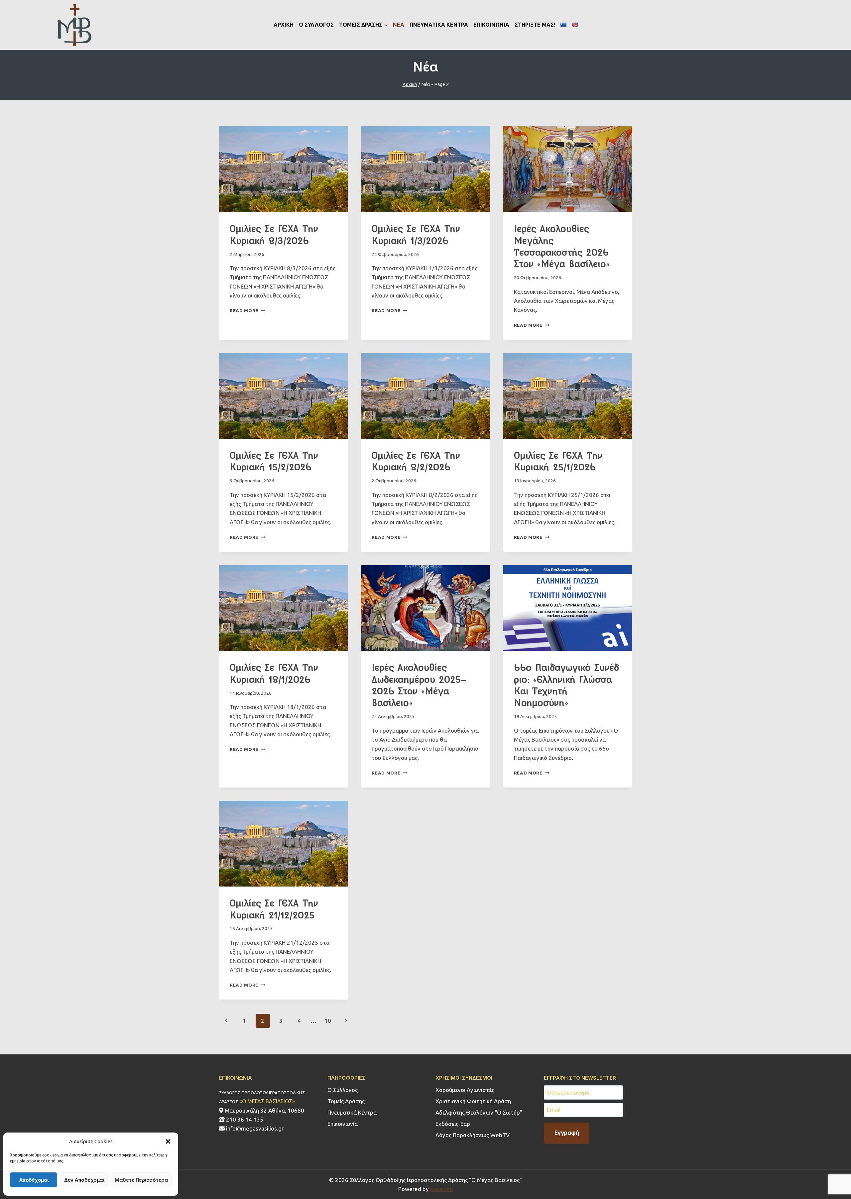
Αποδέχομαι (34, 1180)
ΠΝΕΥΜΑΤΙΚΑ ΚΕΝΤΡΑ (439, 25)
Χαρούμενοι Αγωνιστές (464, 1090)
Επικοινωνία (342, 1124)
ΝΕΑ (398, 25)
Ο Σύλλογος (342, 1090)
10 (327, 1021)
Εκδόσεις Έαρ (452, 1124)
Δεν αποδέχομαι (84, 1180)
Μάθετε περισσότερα (141, 1180)
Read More (247, 310)
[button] (168, 1141)
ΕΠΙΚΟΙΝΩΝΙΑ (491, 25)
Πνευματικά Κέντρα (352, 1112)
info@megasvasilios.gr (254, 1128)
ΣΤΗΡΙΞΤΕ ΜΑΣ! (535, 25)
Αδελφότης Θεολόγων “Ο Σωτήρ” (478, 1112)
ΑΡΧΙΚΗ (284, 25)
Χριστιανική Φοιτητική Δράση (473, 1101)
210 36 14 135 (244, 1119)
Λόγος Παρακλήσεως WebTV (472, 1135)
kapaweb (441, 1189)
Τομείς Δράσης (346, 1101)
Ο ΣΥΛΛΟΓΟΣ (316, 25)
